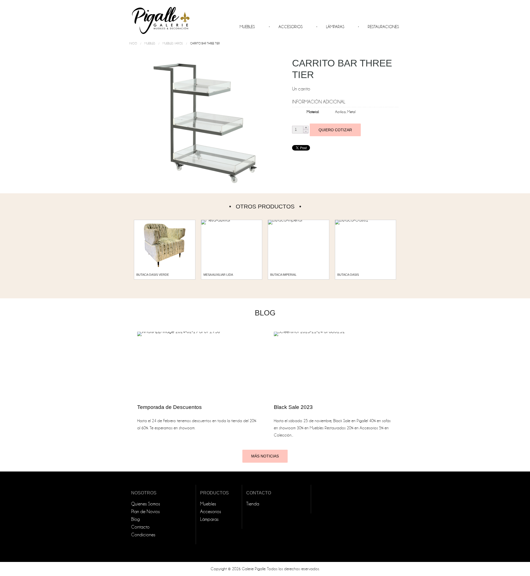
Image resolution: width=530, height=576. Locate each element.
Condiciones (143, 534)
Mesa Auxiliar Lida (218, 274)
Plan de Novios (145, 511)
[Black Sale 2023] (333, 365)
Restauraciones (383, 27)
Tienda (252, 504)
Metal (351, 112)
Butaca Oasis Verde (152, 274)
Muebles (247, 27)
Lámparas (335, 27)
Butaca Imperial (283, 274)
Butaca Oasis (348, 274)
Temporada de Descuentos (169, 407)
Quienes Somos (145, 504)
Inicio (133, 43)
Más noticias (265, 456)
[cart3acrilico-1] (207, 120)
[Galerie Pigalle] (160, 18)
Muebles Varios (173, 43)
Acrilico (340, 112)
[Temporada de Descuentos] (196, 365)
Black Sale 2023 (293, 407)
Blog (135, 519)
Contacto (140, 527)
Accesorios (291, 27)
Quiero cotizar (335, 130)
